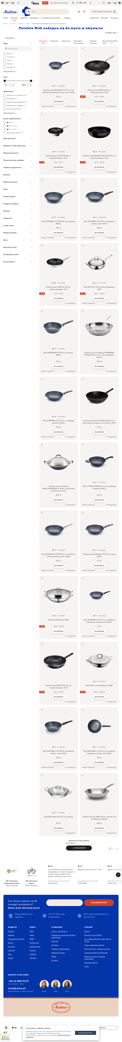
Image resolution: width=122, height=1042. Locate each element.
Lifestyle (11, 950)
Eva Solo (33, 958)
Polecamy (43, 41)
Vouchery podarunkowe (60, 949)
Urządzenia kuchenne (16, 939)
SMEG (32, 939)
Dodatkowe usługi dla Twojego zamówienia (63, 936)
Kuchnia (11, 931)
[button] (79, 42)
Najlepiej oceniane (93, 41)
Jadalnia (11, 935)
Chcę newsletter (99, 902)
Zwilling (33, 950)
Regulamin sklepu (58, 953)
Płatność (54, 941)
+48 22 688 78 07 (18, 981)
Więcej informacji (64, 1035)
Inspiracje (94, 18)
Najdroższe (66, 41)
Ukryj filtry (10, 38)
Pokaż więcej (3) (9, 113)
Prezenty (115, 18)
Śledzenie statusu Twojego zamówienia (94, 958)
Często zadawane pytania (94, 945)
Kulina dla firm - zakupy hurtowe (97, 949)
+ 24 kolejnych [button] (79, 848)
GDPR (53, 956)
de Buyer (33, 954)
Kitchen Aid (34, 943)
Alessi (32, 935)
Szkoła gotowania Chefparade (96, 953)
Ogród (10, 943)
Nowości (104, 18)
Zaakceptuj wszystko (85, 1033)
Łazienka (11, 946)
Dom (10, 954)
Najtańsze (54, 41)
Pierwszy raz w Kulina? (93, 935)
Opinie (87, 931)
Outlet (10, 958)
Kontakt (54, 960)
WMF (32, 931)
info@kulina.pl (17, 988)
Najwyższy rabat (106, 41)
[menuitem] (5, 18)
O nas (86, 966)
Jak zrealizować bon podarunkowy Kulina (97, 940)
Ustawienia (30, 1037)
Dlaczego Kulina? (91, 962)
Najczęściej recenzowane (79, 41)
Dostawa (54, 945)
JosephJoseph (35, 946)
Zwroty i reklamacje (59, 931)
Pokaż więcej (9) (9, 71)
